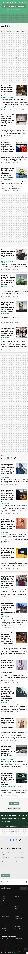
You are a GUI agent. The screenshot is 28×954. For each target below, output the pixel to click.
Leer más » (3, 107)
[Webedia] (6, 889)
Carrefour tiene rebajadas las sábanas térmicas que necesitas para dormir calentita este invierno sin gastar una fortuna (8, 751)
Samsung (4, 864)
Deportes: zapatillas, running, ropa (11, 786)
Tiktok (15, 457)
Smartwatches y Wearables (5, 858)
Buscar (26, 881)
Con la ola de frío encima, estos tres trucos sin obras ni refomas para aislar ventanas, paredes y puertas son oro (7, 90)
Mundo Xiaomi (5, 905)
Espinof (16, 908)
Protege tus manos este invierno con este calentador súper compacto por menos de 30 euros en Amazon (8, 254)
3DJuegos (16, 896)
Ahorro (16, 870)
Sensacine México (18, 940)
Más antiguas (14, 803)
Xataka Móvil (4, 898)
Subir (22, 888)
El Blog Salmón (17, 926)
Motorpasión (17, 916)
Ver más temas (6, 875)
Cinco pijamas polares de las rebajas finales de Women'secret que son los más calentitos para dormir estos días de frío (8, 524)
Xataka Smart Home (6, 902)
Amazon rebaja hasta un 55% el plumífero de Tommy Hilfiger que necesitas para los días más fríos (8, 331)
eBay (3, 867)
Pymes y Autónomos (18, 928)
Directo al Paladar (5, 916)
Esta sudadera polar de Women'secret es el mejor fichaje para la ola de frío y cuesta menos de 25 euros (7, 664)
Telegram (8, 457)
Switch (16, 867)
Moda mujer (4, 128)
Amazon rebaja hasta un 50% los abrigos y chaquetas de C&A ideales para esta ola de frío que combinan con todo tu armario (8, 580)
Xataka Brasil (4, 940)
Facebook (5, 457)
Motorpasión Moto (18, 918)
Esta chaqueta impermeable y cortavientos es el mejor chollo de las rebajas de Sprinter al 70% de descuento (7, 147)
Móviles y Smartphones (20, 852)
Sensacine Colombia (18, 943)
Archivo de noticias (14, 808)
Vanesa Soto (7, 137)
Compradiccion (5, 930)
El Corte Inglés (15, 31)
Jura (3, 870)
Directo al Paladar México (7, 945)
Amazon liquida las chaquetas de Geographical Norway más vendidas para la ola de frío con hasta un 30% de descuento (7, 638)
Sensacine (16, 906)
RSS (11, 457)
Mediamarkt (23, 31)
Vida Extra (16, 898)
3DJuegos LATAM (18, 938)
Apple (15, 864)
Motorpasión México (18, 945)
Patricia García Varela (10, 109)
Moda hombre (5, 153)
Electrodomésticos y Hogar (7, 262)
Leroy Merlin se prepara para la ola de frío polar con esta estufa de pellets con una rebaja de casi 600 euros (8, 279)
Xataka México (5, 938)
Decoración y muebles (7, 97)
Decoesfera (4, 928)
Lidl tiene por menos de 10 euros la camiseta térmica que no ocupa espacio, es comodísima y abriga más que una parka (8, 306)
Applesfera (4, 900)
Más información (15, 952)
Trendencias (4, 926)
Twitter (1, 457)
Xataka (3, 896)
